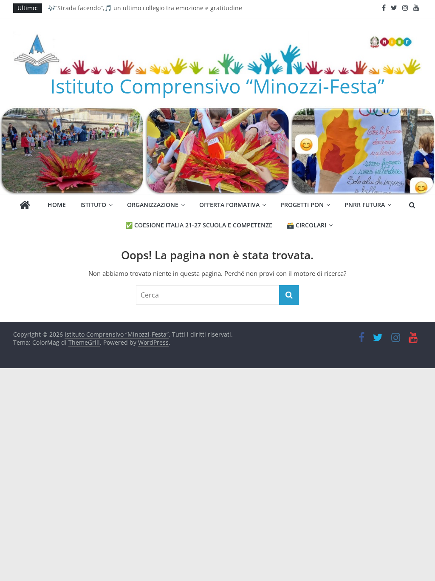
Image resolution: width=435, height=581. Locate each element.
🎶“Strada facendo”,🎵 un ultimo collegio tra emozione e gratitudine (145, 8)
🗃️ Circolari (306, 225)
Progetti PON (302, 205)
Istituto (93, 205)
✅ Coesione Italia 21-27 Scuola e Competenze (198, 225)
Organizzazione (152, 205)
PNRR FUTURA (365, 205)
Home (57, 205)
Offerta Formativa (229, 205)
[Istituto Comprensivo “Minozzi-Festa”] (217, 111)
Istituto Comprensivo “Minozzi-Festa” (217, 86)
